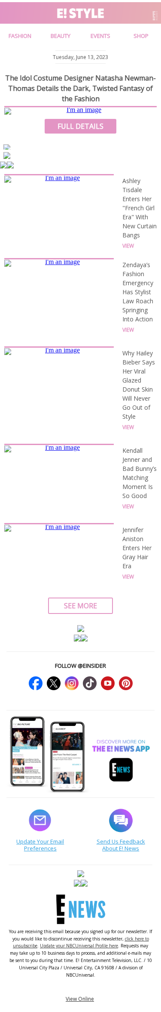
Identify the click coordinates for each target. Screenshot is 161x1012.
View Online (80, 999)
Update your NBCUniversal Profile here (79, 946)
